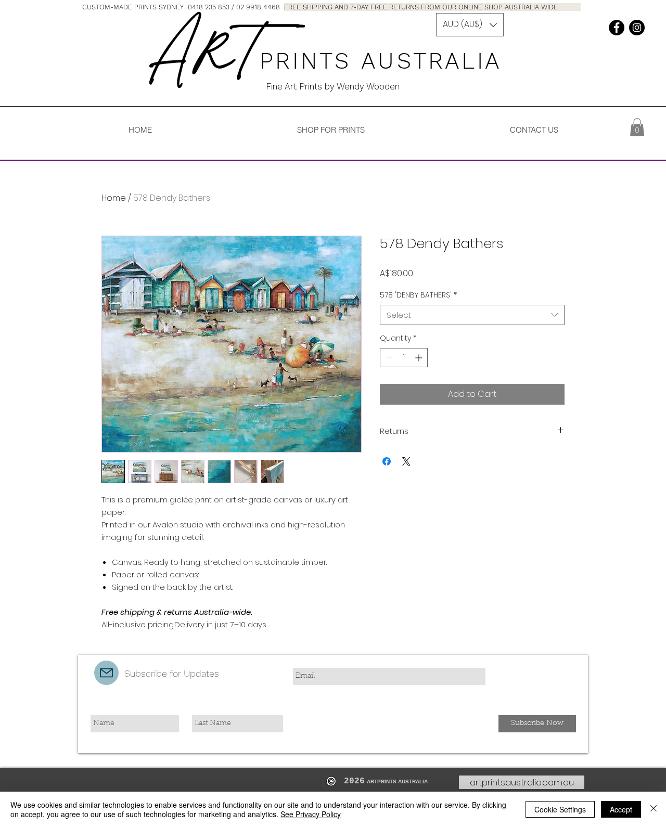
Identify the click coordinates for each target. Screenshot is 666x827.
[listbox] (470, 24)
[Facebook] (616, 27)
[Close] (653, 809)
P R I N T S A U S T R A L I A (386, 60)
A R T (203, 53)
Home (113, 198)
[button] (470, 24)
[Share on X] (406, 461)
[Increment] (419, 357)
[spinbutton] (403, 357)
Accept (621, 809)
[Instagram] (637, 27)
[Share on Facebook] (386, 461)
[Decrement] (387, 357)
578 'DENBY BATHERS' (418, 295)
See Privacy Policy (310, 814)
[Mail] (106, 673)
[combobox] (472, 315)
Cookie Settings (560, 809)
